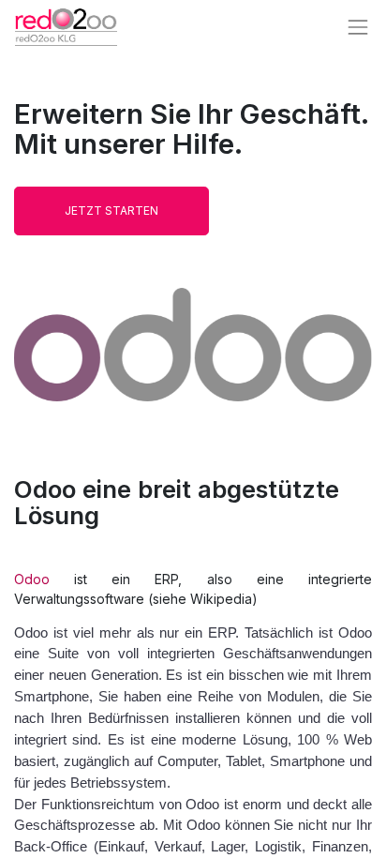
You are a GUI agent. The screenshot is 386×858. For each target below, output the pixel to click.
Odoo (32, 579)
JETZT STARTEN (111, 210)
